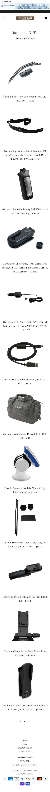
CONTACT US (25, 761)
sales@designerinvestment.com (25, 765)
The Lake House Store (28, 770)
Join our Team (5, 1)
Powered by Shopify (25, 774)
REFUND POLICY (25, 751)
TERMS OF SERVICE (25, 757)
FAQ (25, 744)
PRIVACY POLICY (25, 748)
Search (25, 740)
